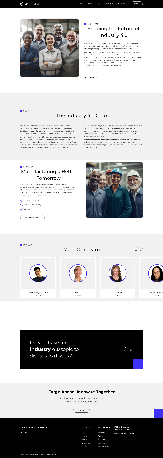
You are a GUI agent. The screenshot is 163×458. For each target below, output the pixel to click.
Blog (98, 4)
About (90, 4)
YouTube (101, 440)
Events (84, 436)
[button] (136, 249)
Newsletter (109, 4)
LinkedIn (101, 433)
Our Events (89, 77)
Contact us (80, 410)
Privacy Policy (103, 447)
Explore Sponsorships (31, 217)
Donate (136, 4)
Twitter (101, 436)
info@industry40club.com (124, 433)
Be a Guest (121, 4)
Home (81, 4)
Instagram (102, 443)
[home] (30, 4)
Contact (85, 447)
